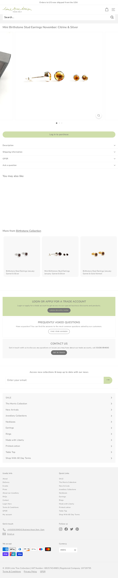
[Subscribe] (108, 380)
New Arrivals (64, 486)
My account (7, 514)
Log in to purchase (59, 134)
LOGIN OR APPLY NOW (59, 310)
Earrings (62, 497)
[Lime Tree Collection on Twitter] (71, 529)
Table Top (63, 511)
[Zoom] (99, 115)
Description (8, 145)
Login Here (7, 504)
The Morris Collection (67, 482)
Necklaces (63, 493)
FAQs (5, 497)
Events (5, 486)
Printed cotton (65, 507)
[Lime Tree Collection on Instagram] (60, 529)
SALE (61, 479)
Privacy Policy (30, 571)
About (5, 479)
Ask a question (10, 165)
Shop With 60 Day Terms (69, 514)
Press (5, 489)
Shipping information (12, 152)
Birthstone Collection (28, 231)
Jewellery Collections (67, 489)
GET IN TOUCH (59, 353)
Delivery (6, 482)
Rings (61, 500)
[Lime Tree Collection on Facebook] (66, 529)
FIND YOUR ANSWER (59, 331)
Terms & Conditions (10, 507)
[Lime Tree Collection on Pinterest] (77, 529)
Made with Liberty (66, 504)
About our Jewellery (11, 493)
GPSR (5, 158)
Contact (6, 500)
